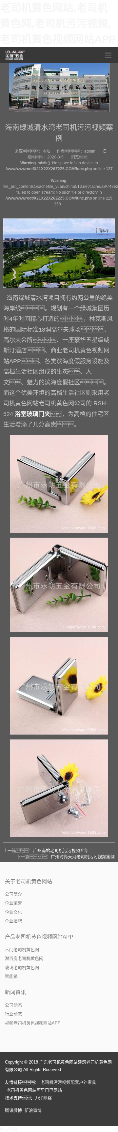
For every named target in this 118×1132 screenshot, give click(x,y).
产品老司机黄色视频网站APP (39, 937)
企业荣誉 (13, 903)
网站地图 (8, 1128)
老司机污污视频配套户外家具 (68, 1082)
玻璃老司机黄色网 (22, 967)
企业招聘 (13, 920)
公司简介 (13, 894)
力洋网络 (43, 1097)
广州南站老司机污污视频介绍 (60, 850)
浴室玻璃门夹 (32, 414)
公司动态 (13, 1005)
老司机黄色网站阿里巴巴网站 (34, 1090)
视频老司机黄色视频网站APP (33, 1022)
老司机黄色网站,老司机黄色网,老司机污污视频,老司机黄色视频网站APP (58, 23)
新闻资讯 (15, 992)
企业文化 (13, 912)
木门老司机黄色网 (22, 949)
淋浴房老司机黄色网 (24, 958)
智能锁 (11, 976)
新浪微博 (33, 1110)
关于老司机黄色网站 (28, 881)
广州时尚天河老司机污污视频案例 (83, 856)
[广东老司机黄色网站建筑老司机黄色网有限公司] (15, 55)
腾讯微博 (13, 1110)
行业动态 (13, 1013)
